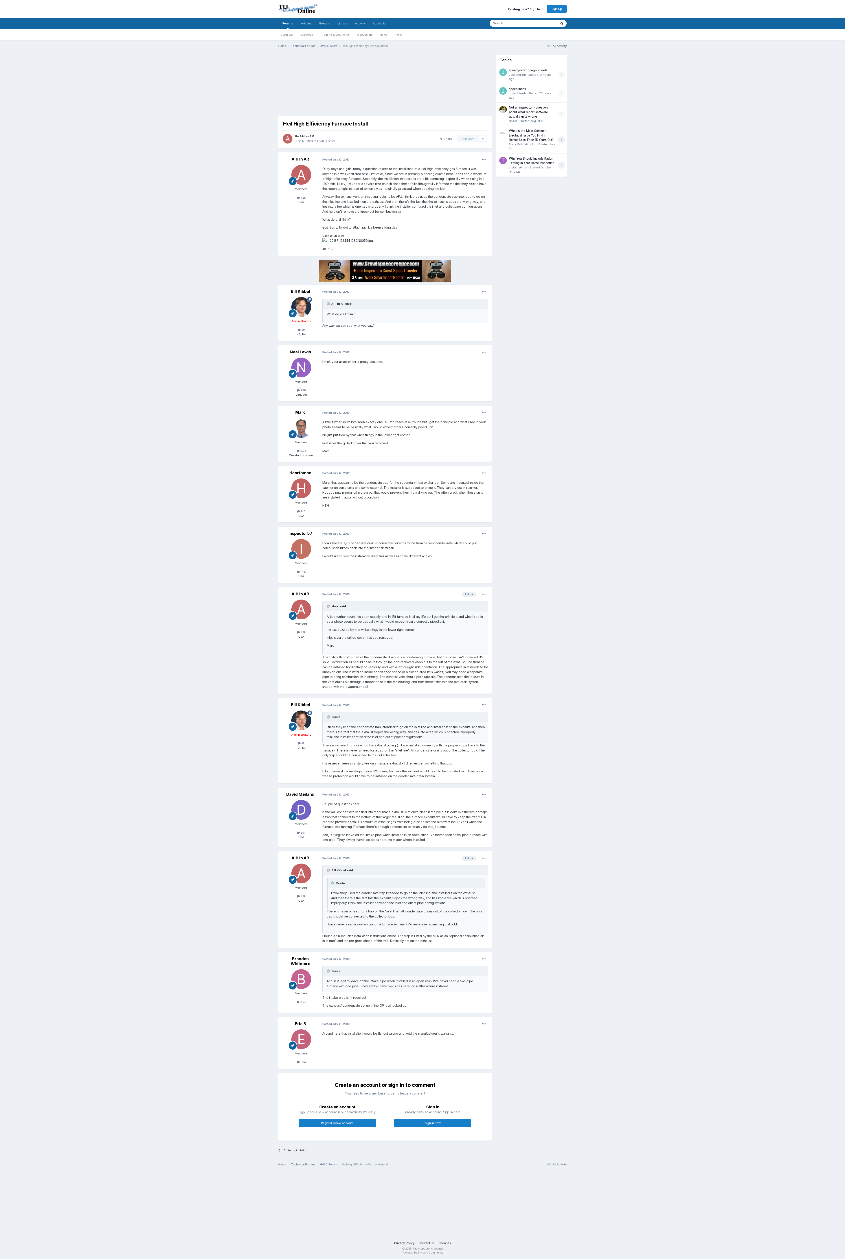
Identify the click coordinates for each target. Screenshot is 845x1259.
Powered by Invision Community (422, 1252)
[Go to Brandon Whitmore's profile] (301, 979)
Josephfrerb (517, 74)
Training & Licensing (335, 34)
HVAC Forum (326, 141)
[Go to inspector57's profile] (301, 549)
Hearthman (300, 473)
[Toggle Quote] (329, 303)
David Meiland (300, 794)
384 (303, 1062)
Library (342, 23)
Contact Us (427, 1243)
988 (303, 390)
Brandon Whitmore (300, 961)
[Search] (562, 23)
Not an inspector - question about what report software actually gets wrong (528, 112)
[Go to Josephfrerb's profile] (503, 72)
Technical (286, 34)
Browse (324, 23)
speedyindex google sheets (528, 70)
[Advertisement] (358, 85)
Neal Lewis (300, 352)
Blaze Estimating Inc (522, 144)
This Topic (544, 23)
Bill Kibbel (300, 291)
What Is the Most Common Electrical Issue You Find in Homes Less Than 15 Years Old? (531, 135)
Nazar (513, 121)
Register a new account (337, 1123)
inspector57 (300, 533)
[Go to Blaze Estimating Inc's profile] (503, 133)
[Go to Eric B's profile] (301, 1039)
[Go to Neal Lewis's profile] (301, 367)
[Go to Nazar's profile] (503, 109)
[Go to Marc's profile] (301, 428)
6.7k (302, 450)
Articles (306, 23)
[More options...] (483, 159)
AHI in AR (306, 136)
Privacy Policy (404, 1243)
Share (447, 138)
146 (302, 511)
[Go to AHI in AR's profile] (287, 139)
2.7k (302, 1002)
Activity (360, 23)
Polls (398, 34)
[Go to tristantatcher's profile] (503, 160)
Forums (287, 23)
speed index (517, 89)
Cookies (445, 1243)
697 (303, 832)
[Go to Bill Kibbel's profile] (301, 307)
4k (303, 330)
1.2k (303, 197)
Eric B (300, 1023)
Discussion (364, 34)
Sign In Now (433, 1123)
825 (303, 572)
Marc (300, 412)
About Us (379, 23)
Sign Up (557, 9)
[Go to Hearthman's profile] (301, 488)
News (384, 34)
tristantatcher (518, 167)
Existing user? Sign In (524, 9)
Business (307, 34)
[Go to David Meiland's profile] (301, 810)
